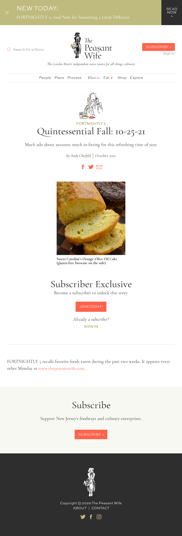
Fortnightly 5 (91, 123)
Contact (100, 508)
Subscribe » (158, 47)
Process (75, 77)
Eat (106, 77)
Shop (122, 77)
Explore (136, 77)
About (79, 508)
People (45, 77)
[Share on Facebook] (82, 166)
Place (59, 77)
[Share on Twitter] (91, 166)
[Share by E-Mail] (99, 166)
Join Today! (91, 306)
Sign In (169, 53)
